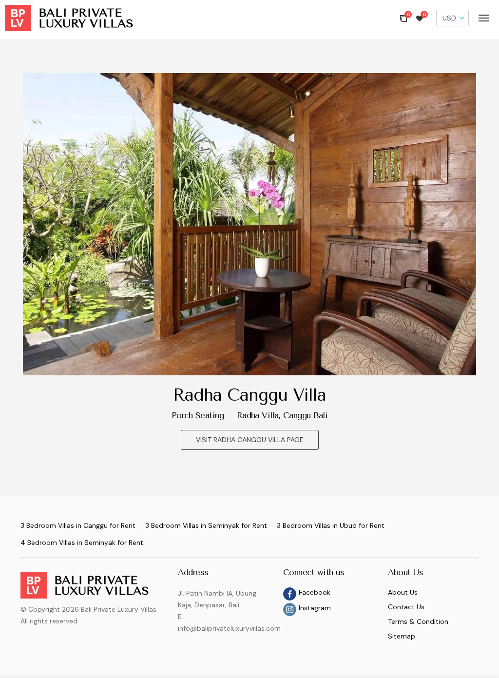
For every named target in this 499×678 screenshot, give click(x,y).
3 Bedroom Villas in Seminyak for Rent (206, 525)
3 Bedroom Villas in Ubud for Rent (330, 525)
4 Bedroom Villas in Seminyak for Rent (81, 542)
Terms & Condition (418, 621)
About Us (403, 592)
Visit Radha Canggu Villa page (250, 439)
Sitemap (401, 636)
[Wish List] (419, 18)
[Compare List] (403, 18)
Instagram (315, 607)
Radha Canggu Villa (249, 395)
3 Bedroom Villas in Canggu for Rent (77, 525)
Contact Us (406, 606)
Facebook (314, 592)
